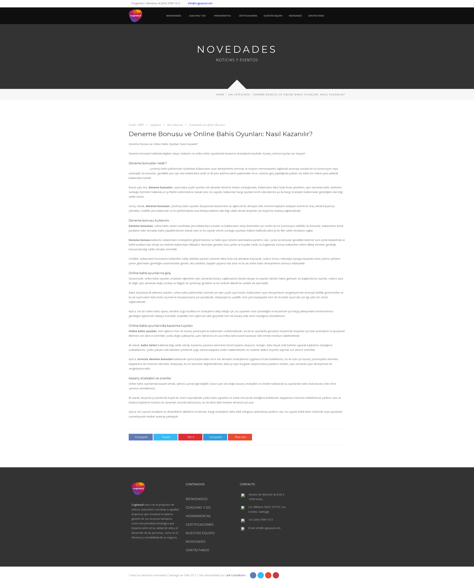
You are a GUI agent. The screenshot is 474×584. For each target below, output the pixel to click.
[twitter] (327, 3)
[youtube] (332, 3)
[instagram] (342, 3)
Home (220, 94)
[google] (268, 575)
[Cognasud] (135, 15)
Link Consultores (238, 575)
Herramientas (198, 516)
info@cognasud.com (200, 3)
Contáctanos (197, 550)
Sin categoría (239, 94)
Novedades (196, 541)
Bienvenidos (197, 499)
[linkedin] (337, 3)
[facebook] (322, 3)
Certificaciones (200, 524)
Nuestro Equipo (200, 533)
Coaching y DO (198, 507)
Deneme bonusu (139, 168)
